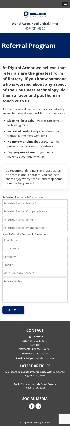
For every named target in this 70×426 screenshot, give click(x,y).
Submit (13, 310)
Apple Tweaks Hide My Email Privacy (35, 384)
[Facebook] (31, 406)
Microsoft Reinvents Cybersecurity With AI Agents (35, 371)
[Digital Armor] (35, 13)
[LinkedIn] (38, 406)
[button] (65, 4)
